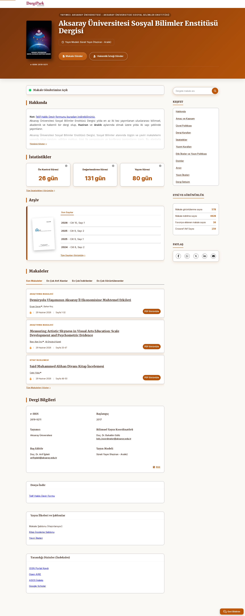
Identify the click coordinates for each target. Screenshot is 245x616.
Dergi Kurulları (183, 132)
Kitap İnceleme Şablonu (41, 532)
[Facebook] (178, 256)
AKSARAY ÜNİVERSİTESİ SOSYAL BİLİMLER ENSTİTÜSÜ (136, 15)
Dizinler (180, 160)
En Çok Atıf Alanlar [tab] (57, 280)
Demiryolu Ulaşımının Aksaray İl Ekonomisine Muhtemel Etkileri (80, 300)
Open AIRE (35, 574)
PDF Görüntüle (151, 311)
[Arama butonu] (215, 91)
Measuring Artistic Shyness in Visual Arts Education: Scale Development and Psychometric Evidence (74, 333)
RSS (158, 467)
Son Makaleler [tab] (34, 280)
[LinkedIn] (204, 256)
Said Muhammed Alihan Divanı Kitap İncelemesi (67, 366)
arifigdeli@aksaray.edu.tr (43, 457)
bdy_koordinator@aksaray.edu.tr (113, 438)
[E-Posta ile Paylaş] (213, 256)
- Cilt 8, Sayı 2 (73, 247)
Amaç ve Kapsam (185, 118)
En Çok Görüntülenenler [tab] (110, 280)
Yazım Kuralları (184, 146)
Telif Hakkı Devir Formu (42, 495)
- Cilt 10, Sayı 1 (73, 222)
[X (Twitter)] (195, 256)
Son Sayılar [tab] (67, 212)
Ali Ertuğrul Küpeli (53, 342)
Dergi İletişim (183, 181)
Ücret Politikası (184, 125)
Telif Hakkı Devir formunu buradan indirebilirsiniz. (65, 116)
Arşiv (178, 167)
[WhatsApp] (187, 256)
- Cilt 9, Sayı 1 (72, 239)
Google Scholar (37, 586)
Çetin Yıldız (35, 373)
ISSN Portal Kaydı (39, 568)
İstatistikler (181, 139)
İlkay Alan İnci (36, 342)
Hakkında (181, 111)
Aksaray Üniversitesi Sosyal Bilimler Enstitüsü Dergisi (138, 27)
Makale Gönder (74, 56)
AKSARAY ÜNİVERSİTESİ (86, 15)
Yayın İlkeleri (36, 538)
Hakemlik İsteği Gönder (110, 56)
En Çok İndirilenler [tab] (82, 280)
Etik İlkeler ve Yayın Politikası (191, 153)
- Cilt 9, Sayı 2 (72, 230)
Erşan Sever (35, 306)
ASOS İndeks (36, 580)
